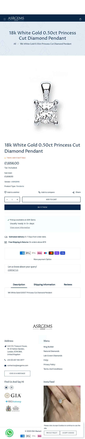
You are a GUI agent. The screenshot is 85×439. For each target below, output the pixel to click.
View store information (20, 227)
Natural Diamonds (51, 351)
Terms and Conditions (53, 369)
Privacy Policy (49, 364)
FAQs (46, 360)
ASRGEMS (15, 182)
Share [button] (78, 192)
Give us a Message (17, 374)
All (15, 44)
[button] (4, 19)
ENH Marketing (37, 431)
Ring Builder (49, 347)
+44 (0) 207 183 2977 (15, 360)
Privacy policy (51, 433)
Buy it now (42, 207)
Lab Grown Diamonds (53, 356)
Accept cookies (68, 433)
